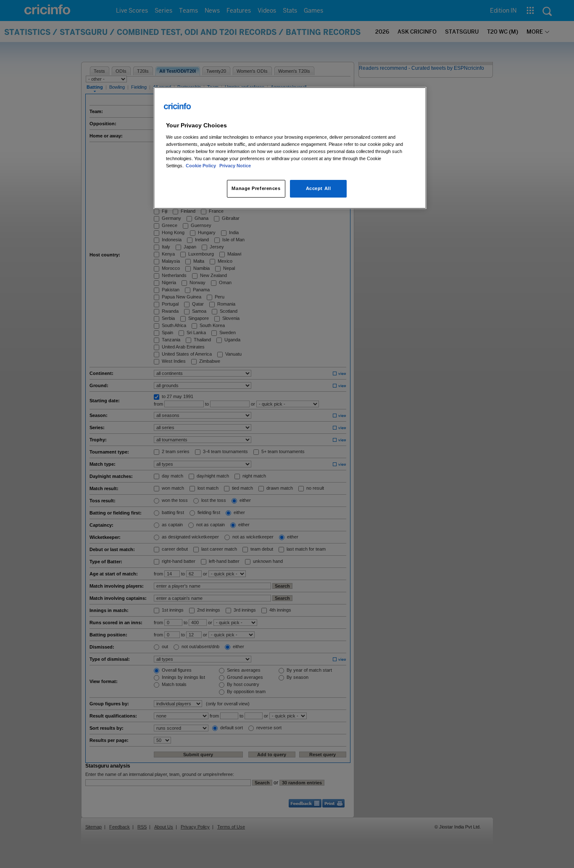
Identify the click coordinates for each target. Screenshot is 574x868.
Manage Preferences (256, 188)
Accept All (318, 188)
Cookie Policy (201, 165)
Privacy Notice (235, 165)
